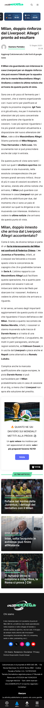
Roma (17, 570)
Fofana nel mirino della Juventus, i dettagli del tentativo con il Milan (20, 505)
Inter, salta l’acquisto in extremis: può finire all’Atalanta (20, 542)
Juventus (10, 496)
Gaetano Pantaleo (16, 47)
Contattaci (22, 687)
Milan (29, 496)
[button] (32, 4)
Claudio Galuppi (24, 655)
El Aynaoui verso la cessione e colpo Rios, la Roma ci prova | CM (21, 579)
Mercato (20, 496)
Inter (7, 533)
